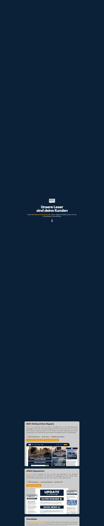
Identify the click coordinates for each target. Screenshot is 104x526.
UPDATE (28, 474)
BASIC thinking (30, 427)
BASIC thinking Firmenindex (36, 522)
